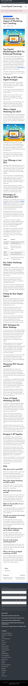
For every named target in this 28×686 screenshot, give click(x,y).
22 (20, 600)
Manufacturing (4, 659)
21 (16, 600)
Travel (3, 674)
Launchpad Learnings (12, 6)
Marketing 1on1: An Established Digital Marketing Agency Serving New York (13, 623)
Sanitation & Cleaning (6, 664)
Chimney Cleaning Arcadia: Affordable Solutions (11, 620)
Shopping (3, 668)
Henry (6, 568)
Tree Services (4, 675)
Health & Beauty (5, 653)
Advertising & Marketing (8, 16)
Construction (4, 642)
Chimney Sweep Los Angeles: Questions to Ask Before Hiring (14, 626)
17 (2, 600)
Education (4, 644)
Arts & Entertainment (6, 638)
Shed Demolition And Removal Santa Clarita (10, 615)
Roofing (3, 662)
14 (16, 597)
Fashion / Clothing (5, 646)
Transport (4, 672)
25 (6, 602)
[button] (7, 570)
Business (3, 640)
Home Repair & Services (6, 657)
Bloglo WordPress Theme (14, 683)
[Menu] (25, 6)
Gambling (3, 651)
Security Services (5, 666)
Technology (4, 670)
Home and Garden (5, 655)
